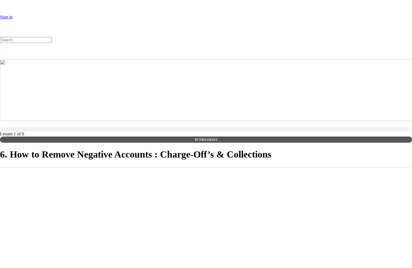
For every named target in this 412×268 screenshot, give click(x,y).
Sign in (6, 17)
